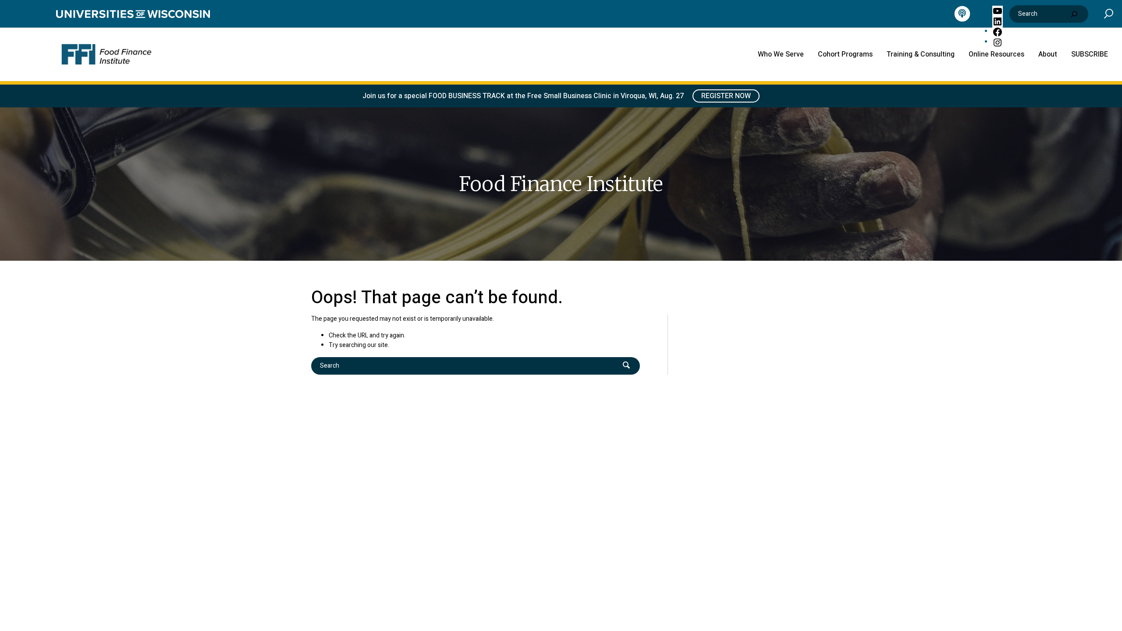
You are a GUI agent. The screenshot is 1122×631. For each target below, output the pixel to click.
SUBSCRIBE (1089, 54)
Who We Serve (781, 54)
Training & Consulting (921, 54)
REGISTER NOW (726, 96)
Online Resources (996, 54)
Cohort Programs (845, 54)
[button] (1108, 13)
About (1047, 54)
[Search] (1074, 14)
